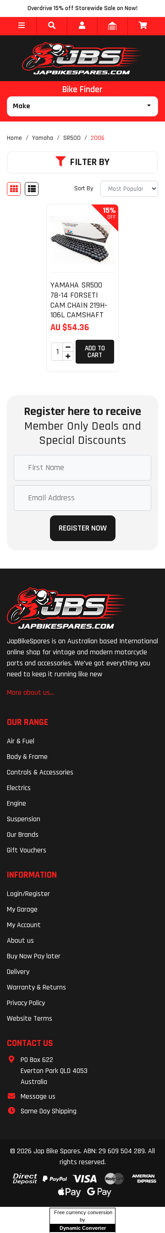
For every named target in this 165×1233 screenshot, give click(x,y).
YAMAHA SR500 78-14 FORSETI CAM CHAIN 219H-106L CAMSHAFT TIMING (78, 305)
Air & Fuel (20, 741)
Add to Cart (95, 351)
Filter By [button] (90, 162)
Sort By (83, 188)
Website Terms (29, 1018)
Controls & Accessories (40, 772)
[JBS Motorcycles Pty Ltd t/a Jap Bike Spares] (82, 58)
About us (20, 940)
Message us (38, 1096)
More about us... (30, 692)
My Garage (22, 909)
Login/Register (28, 894)
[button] (21, 26)
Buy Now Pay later (33, 956)
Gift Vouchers (26, 850)
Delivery (18, 972)
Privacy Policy (26, 1003)
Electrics (19, 788)
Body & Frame (27, 757)
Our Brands (22, 835)
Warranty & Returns (36, 987)
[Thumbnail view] (14, 189)
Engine (16, 803)
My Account (24, 925)
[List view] (31, 189)
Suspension (23, 819)
